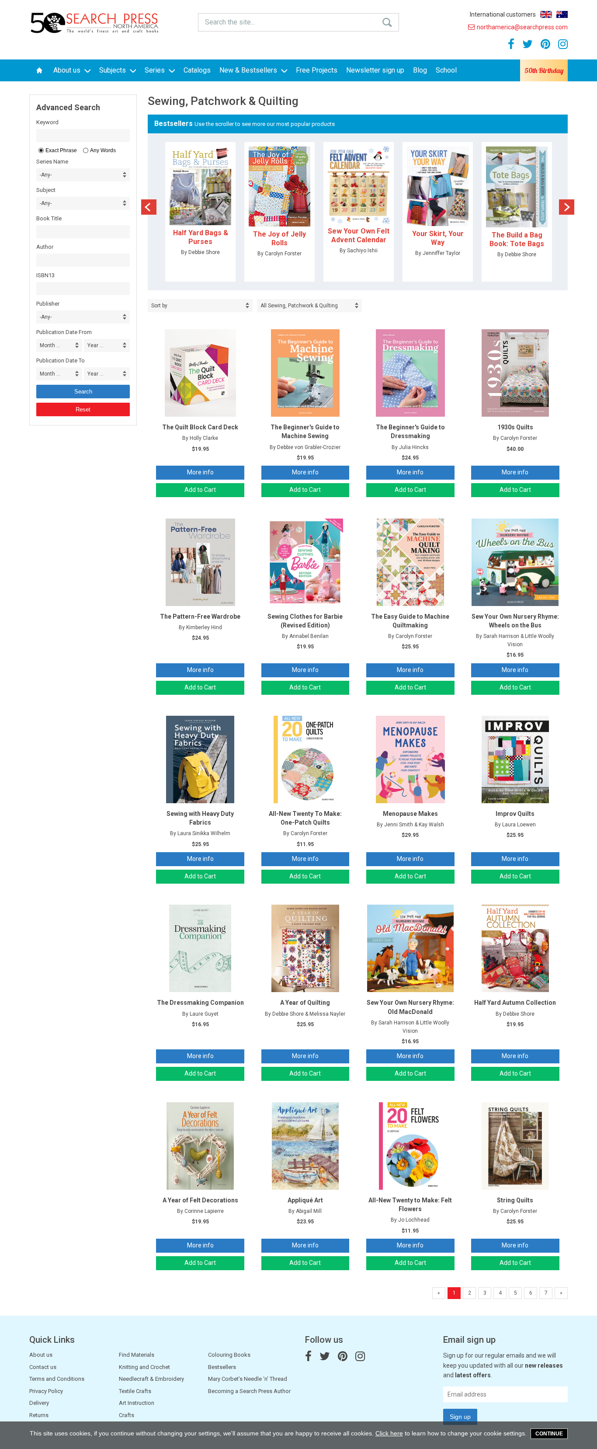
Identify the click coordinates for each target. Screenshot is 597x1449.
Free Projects (316, 70)
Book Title (49, 218)
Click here (389, 1433)
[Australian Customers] (562, 14)
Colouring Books (229, 1354)
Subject (46, 190)
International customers (503, 14)
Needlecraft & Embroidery (151, 1379)
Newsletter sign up (375, 70)
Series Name (52, 161)
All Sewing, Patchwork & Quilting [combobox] (299, 306)
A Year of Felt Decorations (200, 1200)
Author (44, 247)
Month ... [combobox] (50, 345)
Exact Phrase (61, 150)
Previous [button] (148, 207)
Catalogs (197, 70)
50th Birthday (543, 70)
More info (200, 472)
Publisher (47, 303)
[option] (200, 212)
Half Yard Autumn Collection (515, 1002)
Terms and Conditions (56, 1379)
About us (67, 70)
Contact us (42, 1367)
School (446, 70)
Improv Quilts (515, 813)
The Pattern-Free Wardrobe (200, 616)
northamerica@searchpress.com (522, 27)
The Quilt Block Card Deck (200, 427)
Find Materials (136, 1354)
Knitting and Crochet (144, 1367)
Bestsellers (222, 1367)
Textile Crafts (135, 1391)
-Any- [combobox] (46, 175)
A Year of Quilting (305, 1002)
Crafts (126, 1415)
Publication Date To (60, 360)
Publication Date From (64, 332)
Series (156, 70)
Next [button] (566, 207)
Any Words (103, 150)
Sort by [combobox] (159, 306)
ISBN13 (45, 275)
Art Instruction (136, 1403)
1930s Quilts (515, 427)
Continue (549, 1434)
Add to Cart (200, 489)
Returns (39, 1415)
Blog (420, 70)
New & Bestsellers (249, 70)
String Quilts (515, 1200)
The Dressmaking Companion (200, 1002)
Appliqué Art (305, 1200)
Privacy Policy (46, 1391)
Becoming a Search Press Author (249, 1391)
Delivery (39, 1403)
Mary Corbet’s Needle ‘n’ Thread (247, 1379)
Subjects (113, 70)
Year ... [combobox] (95, 345)
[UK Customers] (546, 14)
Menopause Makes (410, 813)
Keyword (47, 122)
